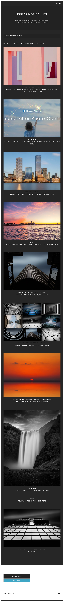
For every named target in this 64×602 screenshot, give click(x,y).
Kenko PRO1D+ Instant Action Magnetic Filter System (32, 194)
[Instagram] (56, 593)
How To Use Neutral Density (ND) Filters (32, 490)
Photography (29, 191)
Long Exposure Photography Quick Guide (32, 345)
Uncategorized (32, 139)
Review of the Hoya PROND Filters (32, 501)
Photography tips (23, 292)
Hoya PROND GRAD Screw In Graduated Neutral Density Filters (32, 244)
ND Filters (32, 551)
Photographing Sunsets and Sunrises (32, 402)
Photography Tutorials (32, 87)
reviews (36, 191)
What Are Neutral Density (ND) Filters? (32, 295)
